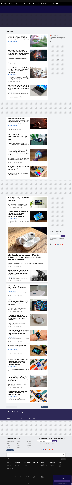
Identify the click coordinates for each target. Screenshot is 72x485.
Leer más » (13, 44)
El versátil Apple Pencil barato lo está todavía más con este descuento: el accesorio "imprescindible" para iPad (18, 214)
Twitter (59, 3)
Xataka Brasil (9, 478)
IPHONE (5, 3)
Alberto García (13, 45)
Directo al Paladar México (35, 477)
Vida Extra (17, 465)
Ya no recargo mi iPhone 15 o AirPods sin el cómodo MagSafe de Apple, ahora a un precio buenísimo (17, 317)
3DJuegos (17, 464)
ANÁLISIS (34, 3)
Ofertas (30, 418)
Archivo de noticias (12, 406)
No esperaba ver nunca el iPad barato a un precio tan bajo (17, 346)
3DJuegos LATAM (18, 476)
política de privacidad (51, 443)
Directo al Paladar (35, 464)
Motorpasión (43, 464)
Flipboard (53, 3)
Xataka (8, 464)
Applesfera (8, 467)
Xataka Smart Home (10, 468)
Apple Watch (29, 443)
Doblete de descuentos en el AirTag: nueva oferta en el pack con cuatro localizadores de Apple (18, 37)
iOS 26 (28, 447)
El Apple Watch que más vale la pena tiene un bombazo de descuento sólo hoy (17, 392)
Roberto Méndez (13, 97)
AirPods (8, 443)
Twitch (51, 3)
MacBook (8, 447)
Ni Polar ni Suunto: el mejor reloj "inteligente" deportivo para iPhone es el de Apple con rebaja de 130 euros (18, 273)
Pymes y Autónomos (60, 466)
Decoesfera (52, 465)
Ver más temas (10, 450)
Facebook (53, 244)
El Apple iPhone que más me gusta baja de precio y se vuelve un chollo (18, 287)
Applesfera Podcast (16, 418)
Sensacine (25, 464)
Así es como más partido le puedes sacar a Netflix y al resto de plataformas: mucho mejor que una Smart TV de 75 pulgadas (18, 52)
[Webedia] (63, 0)
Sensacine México (27, 476)
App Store (61, 38)
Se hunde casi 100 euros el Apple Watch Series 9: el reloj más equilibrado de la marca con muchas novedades (18, 362)
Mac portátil (29, 441)
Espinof (25, 465)
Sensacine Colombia (25, 478)
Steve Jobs (62, 37)
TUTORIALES (11, 3)
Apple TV (18, 443)
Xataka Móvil (9, 465)
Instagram (55, 3)
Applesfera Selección (12, 41)
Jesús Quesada (13, 162)
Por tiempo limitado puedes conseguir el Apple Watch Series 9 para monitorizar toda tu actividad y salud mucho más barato (18, 121)
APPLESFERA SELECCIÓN (21, 3)
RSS (60, 244)
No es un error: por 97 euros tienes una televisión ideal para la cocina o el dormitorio (18, 199)
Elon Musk (56, 38)
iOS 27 (58, 37)
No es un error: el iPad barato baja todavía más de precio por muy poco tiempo (18, 168)
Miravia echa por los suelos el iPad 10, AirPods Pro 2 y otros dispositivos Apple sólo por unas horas (24, 257)
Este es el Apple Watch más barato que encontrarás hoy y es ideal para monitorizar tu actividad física (18, 137)
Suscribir (54, 441)
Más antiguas (45, 406)
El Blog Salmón (61, 464)
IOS (29, 3)
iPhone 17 (18, 447)
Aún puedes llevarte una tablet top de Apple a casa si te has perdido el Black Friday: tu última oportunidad (18, 70)
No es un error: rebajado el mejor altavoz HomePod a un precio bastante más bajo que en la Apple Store (18, 152)
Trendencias (52, 464)
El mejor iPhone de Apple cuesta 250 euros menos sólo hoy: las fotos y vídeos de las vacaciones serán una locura (18, 378)
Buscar (63, 455)
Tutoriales (22, 418)
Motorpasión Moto (44, 465)
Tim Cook (51, 38)
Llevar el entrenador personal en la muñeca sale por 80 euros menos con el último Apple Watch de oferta (18, 333)
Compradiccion (52, 467)
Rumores (26, 418)
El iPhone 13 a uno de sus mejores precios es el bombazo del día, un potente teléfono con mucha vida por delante (18, 302)
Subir (62, 459)
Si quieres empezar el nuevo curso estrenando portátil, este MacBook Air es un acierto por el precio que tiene (18, 88)
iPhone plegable (52, 37)
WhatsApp (34, 418)
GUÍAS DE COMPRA (42, 3)
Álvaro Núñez (13, 63)
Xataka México (9, 476)
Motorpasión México (43, 477)
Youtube (57, 3)
